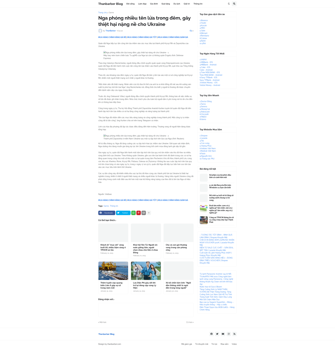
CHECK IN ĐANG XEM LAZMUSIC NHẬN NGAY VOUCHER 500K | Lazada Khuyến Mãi (217, 242)
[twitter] (217, 334)
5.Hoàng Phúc (206, 146)
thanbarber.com (114, 344)
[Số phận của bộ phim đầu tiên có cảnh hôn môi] (204, 178)
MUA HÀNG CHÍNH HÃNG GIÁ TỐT (142, 37)
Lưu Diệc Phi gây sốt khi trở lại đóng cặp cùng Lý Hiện (144, 285)
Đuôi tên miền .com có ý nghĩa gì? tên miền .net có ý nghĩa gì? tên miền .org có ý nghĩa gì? (221, 209)
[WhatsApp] (133, 213)
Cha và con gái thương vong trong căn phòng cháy (176, 247)
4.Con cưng (204, 143)
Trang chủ (102, 12)
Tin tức (214, 344)
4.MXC (202, 28)
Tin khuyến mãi (201, 344)
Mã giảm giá (186, 344)
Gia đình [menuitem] (154, 4)
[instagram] (229, 334)
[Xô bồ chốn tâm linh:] (178, 271)
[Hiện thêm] (149, 213)
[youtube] (223, 334)
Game (111, 12)
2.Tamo (203, 104)
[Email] (143, 213)
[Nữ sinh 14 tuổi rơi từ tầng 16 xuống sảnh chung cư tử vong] (204, 198)
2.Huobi (203, 23)
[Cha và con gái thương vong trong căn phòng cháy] (178, 233)
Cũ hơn (189, 322)
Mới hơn (103, 322)
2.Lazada (203, 138)
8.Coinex (203, 38)
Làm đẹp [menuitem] (142, 4)
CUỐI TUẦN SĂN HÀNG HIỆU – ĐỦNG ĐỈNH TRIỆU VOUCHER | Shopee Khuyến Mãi (216, 260)
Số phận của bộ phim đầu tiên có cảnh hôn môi (220, 176)
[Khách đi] (113, 233)
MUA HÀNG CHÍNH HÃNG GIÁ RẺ (112, 37)
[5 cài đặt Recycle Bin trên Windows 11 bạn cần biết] (204, 188)
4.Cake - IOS (205, 67)
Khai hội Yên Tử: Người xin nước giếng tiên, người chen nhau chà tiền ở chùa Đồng (145, 249)
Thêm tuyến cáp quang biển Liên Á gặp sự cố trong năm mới (111, 285)
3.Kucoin (203, 25)
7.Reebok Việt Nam (208, 151)
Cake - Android (206, 70)
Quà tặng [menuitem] (165, 4)
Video (234, 344)
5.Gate (202, 31)
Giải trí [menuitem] (187, 4)
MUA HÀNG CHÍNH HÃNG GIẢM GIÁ (173, 37)
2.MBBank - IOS (206, 62)
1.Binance (204, 20)
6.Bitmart (203, 33)
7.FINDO (203, 117)
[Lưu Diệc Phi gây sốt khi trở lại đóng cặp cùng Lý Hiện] (146, 271)
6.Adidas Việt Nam (208, 148)
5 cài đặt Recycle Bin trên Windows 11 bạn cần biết (220, 186)
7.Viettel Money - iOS (208, 83)
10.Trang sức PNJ (207, 159)
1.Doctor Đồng (206, 101)
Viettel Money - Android (210, 85)
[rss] (234, 334)
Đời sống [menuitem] (130, 4)
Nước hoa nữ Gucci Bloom (211, 287)
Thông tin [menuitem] (198, 4)
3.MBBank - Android (208, 65)
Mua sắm (224, 344)
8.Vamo (203, 119)
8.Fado (202, 154)
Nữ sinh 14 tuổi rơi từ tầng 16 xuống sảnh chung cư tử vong (221, 197)
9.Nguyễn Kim (206, 156)
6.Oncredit (204, 114)
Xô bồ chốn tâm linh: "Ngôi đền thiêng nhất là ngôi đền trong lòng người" (178, 285)
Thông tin (114, 206)
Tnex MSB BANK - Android (211, 75)
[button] (229, 3)
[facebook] (211, 334)
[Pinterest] (138, 213)
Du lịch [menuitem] (177, 4)
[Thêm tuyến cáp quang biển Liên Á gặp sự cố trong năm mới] (113, 271)
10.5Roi (203, 43)
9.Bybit (203, 41)
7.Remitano (204, 36)
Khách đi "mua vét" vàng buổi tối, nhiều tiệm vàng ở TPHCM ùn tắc (113, 247)
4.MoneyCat (205, 109)
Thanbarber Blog (110, 3)
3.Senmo (203, 106)
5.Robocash (205, 112)
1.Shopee (203, 136)
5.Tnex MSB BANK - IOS (210, 72)
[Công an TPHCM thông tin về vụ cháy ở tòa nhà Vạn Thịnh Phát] (204, 220)
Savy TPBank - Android (209, 80)
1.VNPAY (203, 60)
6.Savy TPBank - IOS (208, 77)
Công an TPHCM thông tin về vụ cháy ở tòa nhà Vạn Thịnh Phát (221, 219)
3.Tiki (202, 141)
